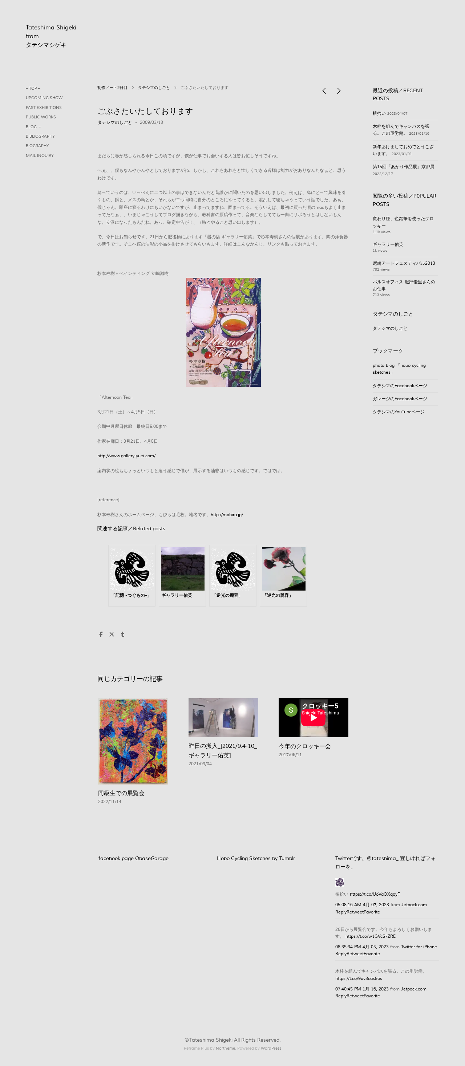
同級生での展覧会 (121, 793)
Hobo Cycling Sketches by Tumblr (256, 858)
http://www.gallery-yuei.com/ (126, 456)
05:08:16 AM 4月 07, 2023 (362, 905)
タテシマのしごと (154, 87)
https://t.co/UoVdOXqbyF (375, 894)
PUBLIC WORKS (41, 117)
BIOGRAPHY (37, 146)
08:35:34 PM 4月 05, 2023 (362, 947)
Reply (341, 912)
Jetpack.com (414, 905)
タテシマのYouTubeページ (399, 412)
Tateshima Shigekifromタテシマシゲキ (51, 36)
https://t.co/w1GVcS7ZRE (370, 936)
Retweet (355, 912)
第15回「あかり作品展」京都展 (403, 167)
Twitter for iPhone (419, 947)
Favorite (372, 912)
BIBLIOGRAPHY (40, 136)
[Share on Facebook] (100, 635)
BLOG (31, 127)
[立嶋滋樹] (339, 881)
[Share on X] (111, 635)
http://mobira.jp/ (227, 515)
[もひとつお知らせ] (324, 93)
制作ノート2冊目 (112, 87)
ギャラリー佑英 (388, 244)
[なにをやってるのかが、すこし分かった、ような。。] (339, 93)
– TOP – (33, 88)
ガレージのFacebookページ (400, 399)
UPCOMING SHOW (44, 98)
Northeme (225, 1048)
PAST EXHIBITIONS (44, 107)
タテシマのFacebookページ (400, 386)
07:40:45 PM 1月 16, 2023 (362, 989)
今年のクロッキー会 (305, 746)
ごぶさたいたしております (145, 111)
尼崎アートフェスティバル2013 (404, 263)
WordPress (271, 1048)
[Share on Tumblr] (122, 635)
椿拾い (379, 113)
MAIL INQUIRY (40, 155)
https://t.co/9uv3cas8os (358, 978)
